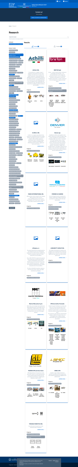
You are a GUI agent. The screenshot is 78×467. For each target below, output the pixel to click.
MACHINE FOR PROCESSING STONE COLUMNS (57, 337)
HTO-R (35, 328)
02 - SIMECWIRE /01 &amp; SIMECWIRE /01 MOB (57, 395)
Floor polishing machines (13, 106)
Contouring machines (12, 78)
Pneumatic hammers (12, 139)
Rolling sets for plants (12, 155)
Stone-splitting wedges (13, 180)
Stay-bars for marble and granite (14, 178)
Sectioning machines (12, 161)
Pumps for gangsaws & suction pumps (15, 147)
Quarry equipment (12, 153)
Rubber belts (20, 155)
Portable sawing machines (13, 141)
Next (45, 97)
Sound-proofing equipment (13, 167)
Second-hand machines (13, 159)
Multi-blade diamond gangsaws (14, 133)
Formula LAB (63, 166)
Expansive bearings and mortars (14, 100)
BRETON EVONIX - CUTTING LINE (57, 101)
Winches (11, 203)
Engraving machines (12, 98)
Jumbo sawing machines (13, 115)
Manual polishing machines (13, 125)
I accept (57, 461)
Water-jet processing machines (14, 201)
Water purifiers (11, 197)
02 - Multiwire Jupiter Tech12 (35, 394)
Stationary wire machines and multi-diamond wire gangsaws (15, 176)
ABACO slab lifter (30, 101)
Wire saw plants (17, 203)
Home (10, 26)
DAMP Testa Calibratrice (30, 160)
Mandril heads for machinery (14, 123)
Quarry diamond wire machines (14, 151)
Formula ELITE (57, 166)
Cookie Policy (56, 460)
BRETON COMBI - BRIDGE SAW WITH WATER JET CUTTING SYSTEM (51, 103)
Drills (11, 93)
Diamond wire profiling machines (14, 89)
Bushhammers (19, 64)
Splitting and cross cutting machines (15, 171)
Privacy (50, 460)
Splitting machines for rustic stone (14, 173)
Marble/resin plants (12, 127)
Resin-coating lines (19, 153)
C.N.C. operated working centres (14, 66)
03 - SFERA (63, 392)
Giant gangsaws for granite (13, 111)
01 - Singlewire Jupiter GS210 (29, 395)
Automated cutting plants (13, 50)
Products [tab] (59, 46)
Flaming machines (12, 104)
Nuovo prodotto (32, 447)
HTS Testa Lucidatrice (36, 160)
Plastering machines (18, 137)
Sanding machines (12, 157)
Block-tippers (20, 62)
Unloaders (11, 193)
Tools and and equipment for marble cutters (15, 187)
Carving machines (12, 68)
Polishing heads (19, 139)
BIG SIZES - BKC (51, 218)
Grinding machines (12, 113)
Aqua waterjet (51, 166)
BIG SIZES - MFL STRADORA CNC (57, 219)
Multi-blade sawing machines (14, 135)
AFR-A (35, 101)
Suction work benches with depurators (15, 182)
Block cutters (21, 60)
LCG (41, 328)
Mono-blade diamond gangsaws (14, 131)
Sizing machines (11, 165)
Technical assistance (12, 184)
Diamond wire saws (12, 91)
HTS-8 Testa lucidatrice (41, 160)
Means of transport (12, 129)
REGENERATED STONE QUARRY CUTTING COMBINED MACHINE (63, 337)
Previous (25, 97)
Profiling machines (12, 145)
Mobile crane (19, 129)
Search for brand (12, 37)
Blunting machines (12, 64)
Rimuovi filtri (12, 207)
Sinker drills (19, 163)
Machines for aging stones (13, 121)
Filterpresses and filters (13, 102)
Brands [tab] (36, 46)
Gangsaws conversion (12, 108)
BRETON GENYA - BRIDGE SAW (63, 101)
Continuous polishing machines (14, 76)
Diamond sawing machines (13, 86)
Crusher (11, 80)
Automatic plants (12, 52)
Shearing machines (12, 163)
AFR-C (41, 101)
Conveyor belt (19, 78)
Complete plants (20, 72)
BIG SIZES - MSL (63, 218)
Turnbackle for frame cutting (13, 191)
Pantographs (11, 137)
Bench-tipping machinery (13, 60)
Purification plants (12, 149)
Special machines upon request (14, 169)
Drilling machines (19, 91)
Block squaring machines (13, 62)
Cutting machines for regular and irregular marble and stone (16, 83)
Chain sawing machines (13, 70)
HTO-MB (29, 328)
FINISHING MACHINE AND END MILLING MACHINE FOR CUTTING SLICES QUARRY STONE (51, 339)
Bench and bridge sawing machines (15, 58)
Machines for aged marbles (13, 119)
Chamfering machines (12, 72)
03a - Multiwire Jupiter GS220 (41, 395)
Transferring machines (12, 189)
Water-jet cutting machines (13, 199)
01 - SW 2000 (51, 392)
